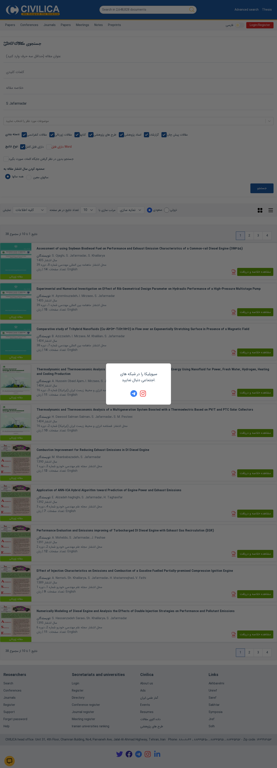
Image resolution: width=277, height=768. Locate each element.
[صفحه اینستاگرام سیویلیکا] (143, 393)
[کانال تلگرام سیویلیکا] (133, 393)
